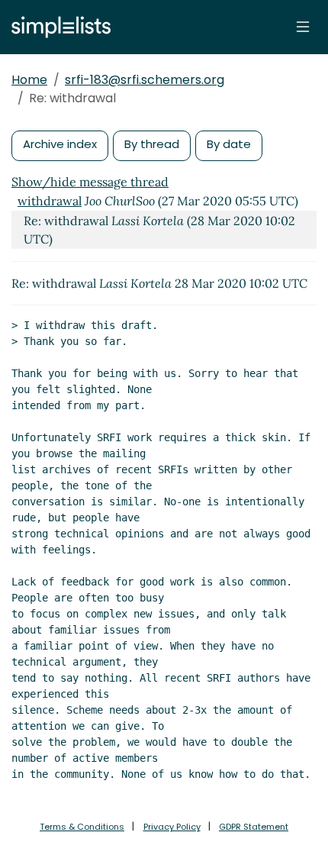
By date (229, 144)
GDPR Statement (253, 827)
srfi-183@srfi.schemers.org (144, 80)
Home (29, 80)
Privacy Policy (172, 827)
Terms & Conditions (82, 827)
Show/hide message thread (90, 181)
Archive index (60, 144)
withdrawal (50, 200)
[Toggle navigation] (303, 26)
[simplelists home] (57, 27)
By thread (151, 144)
